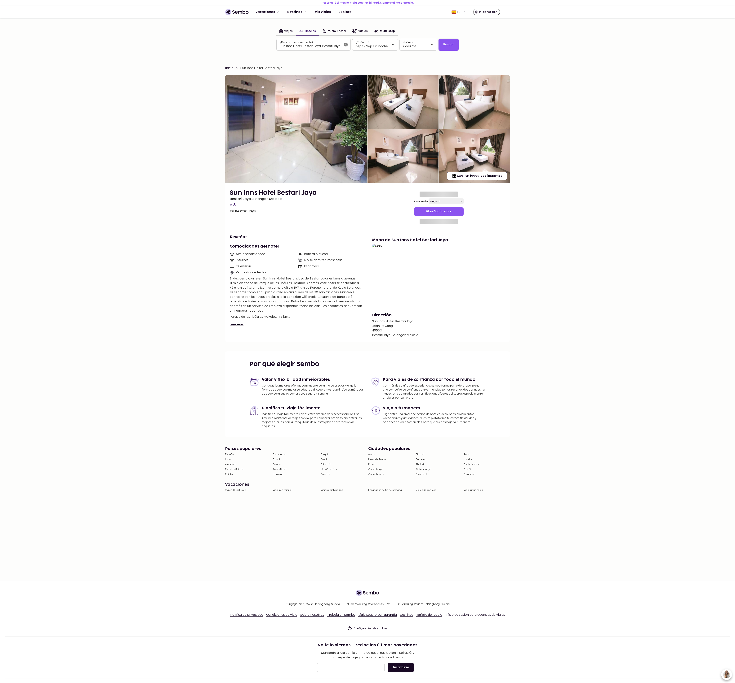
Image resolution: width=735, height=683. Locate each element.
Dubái (467, 469)
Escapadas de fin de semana (385, 490)
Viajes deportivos (426, 490)
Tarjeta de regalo (429, 615)
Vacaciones (265, 12)
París (466, 454)
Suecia (277, 464)
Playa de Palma (377, 459)
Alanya (372, 454)
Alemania (230, 464)
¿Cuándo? (362, 42)
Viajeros (408, 42)
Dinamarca (279, 454)
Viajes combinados (332, 490)
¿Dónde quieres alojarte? (296, 42)
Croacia (325, 474)
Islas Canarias (329, 469)
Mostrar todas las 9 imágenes (479, 176)
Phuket (420, 464)
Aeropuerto (421, 201)
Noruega (278, 474)
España (229, 454)
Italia (228, 459)
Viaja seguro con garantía (377, 615)
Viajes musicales (473, 490)
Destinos (294, 12)
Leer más (236, 324)
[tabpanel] (367, 45)
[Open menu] (507, 12)
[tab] (286, 31)
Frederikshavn (472, 464)
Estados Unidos (234, 469)
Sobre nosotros (312, 615)
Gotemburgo (375, 469)
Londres (468, 459)
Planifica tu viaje (438, 211)
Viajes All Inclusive (235, 490)
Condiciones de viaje (281, 615)
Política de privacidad (246, 615)
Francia (277, 459)
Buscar (448, 44)
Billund (420, 454)
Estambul (421, 474)
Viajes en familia (282, 490)
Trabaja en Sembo (341, 615)
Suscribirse (400, 667)
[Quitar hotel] (346, 44)
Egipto (229, 474)
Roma (371, 464)
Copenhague (376, 474)
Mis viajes (322, 12)
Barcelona (422, 459)
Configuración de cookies (371, 628)
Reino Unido (280, 469)
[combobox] (310, 46)
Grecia (324, 459)
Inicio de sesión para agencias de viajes (475, 615)
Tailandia (326, 464)
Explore (345, 12)
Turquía (325, 454)
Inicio (229, 68)
